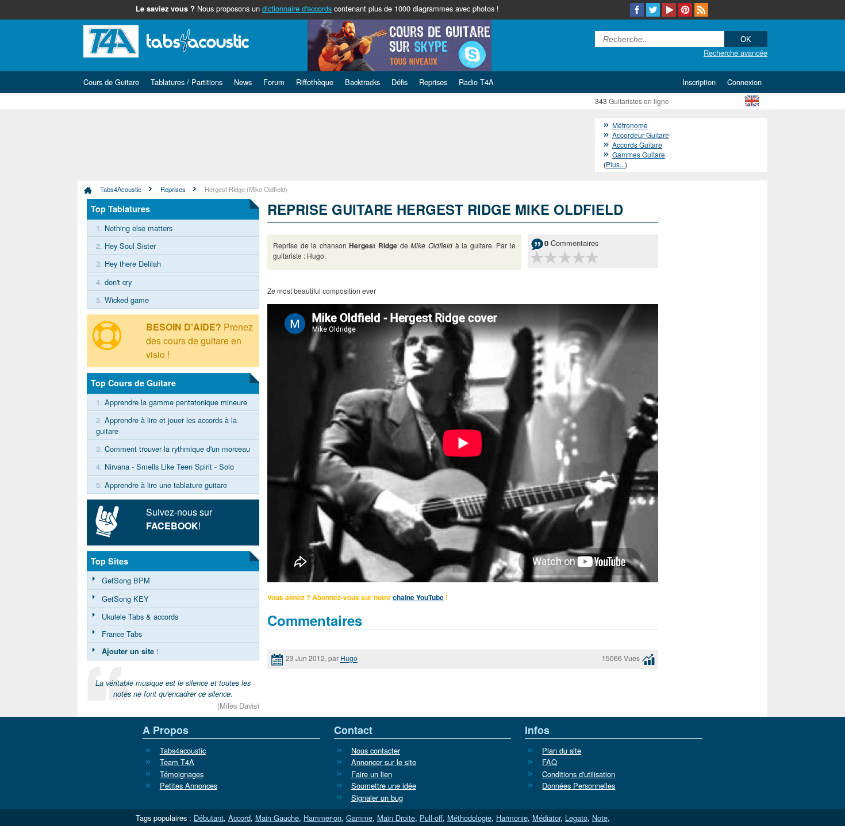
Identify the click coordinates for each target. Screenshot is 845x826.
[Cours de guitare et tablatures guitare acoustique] (184, 40)
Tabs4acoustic (183, 750)
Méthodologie (469, 817)
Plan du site (561, 750)
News (243, 81)
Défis (399, 81)
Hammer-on (322, 817)
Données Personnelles (578, 785)
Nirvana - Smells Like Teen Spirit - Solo (169, 466)
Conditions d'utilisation (578, 774)
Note (600, 817)
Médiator (546, 817)
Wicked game (127, 299)
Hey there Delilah (133, 263)
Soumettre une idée (383, 785)
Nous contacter (375, 750)
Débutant (209, 817)
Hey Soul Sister (130, 245)
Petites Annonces (188, 785)
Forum (274, 81)
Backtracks (362, 81)
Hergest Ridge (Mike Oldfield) (246, 189)
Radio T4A (476, 81)
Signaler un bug (377, 797)
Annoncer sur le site (383, 761)
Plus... (615, 164)
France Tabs (122, 633)
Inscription (699, 81)
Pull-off (431, 817)
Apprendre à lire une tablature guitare (166, 484)
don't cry (118, 281)
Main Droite (396, 817)
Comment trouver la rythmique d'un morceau (177, 448)
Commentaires (571, 242)
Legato (576, 817)
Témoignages (181, 774)
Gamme (359, 817)
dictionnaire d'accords (297, 8)
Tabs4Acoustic (120, 189)
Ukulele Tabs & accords (140, 616)
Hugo (349, 658)
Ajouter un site (128, 651)
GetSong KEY (125, 598)
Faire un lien (371, 774)
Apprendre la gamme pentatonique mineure (176, 402)
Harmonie (512, 817)
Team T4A (177, 761)
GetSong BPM (126, 580)
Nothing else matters (138, 227)
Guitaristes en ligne (639, 101)
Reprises (433, 81)
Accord (239, 817)
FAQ (549, 761)
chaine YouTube (418, 597)
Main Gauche (277, 817)
